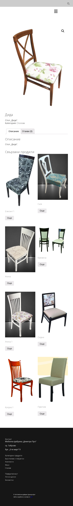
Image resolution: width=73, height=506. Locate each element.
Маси (7, 465)
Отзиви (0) (27, 131)
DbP (32, 497)
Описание (13, 131)
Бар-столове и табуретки (14, 459)
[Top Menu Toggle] (55, 11)
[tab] (13, 131)
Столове (21, 123)
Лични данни (10, 477)
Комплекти (9, 462)
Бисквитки (9, 480)
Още (9, 218)
